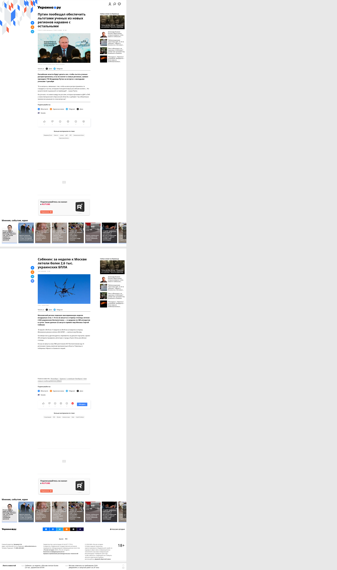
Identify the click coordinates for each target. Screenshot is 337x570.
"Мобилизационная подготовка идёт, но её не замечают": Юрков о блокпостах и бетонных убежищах (116, 42)
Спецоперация (47, 417)
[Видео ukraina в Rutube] (80, 529)
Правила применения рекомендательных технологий (60, 553)
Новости (56, 135)
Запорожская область (78, 135)
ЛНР (71, 135)
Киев (73, 417)
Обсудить (82, 404)
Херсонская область (64, 138)
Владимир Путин (48, 135)
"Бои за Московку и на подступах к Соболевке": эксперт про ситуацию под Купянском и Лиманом (116, 51)
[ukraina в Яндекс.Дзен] (73, 529)
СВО (54, 417)
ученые (62, 135)
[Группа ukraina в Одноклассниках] (66, 529)
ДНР (67, 135)
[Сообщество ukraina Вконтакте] (46, 529)
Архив (61, 539)
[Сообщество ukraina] (53, 529)
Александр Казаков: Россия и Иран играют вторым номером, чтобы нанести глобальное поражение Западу (115, 34)
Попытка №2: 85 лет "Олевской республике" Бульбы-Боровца (112, 26)
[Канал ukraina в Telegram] (59, 529)
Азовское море (66, 417)
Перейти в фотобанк (60, 64)
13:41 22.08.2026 (42, 271)
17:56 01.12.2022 (42, 30)
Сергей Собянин (80, 417)
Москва (59, 417)
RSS (66, 539)
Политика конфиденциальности (53, 552)
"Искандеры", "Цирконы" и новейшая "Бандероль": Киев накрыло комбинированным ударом (116, 59)
